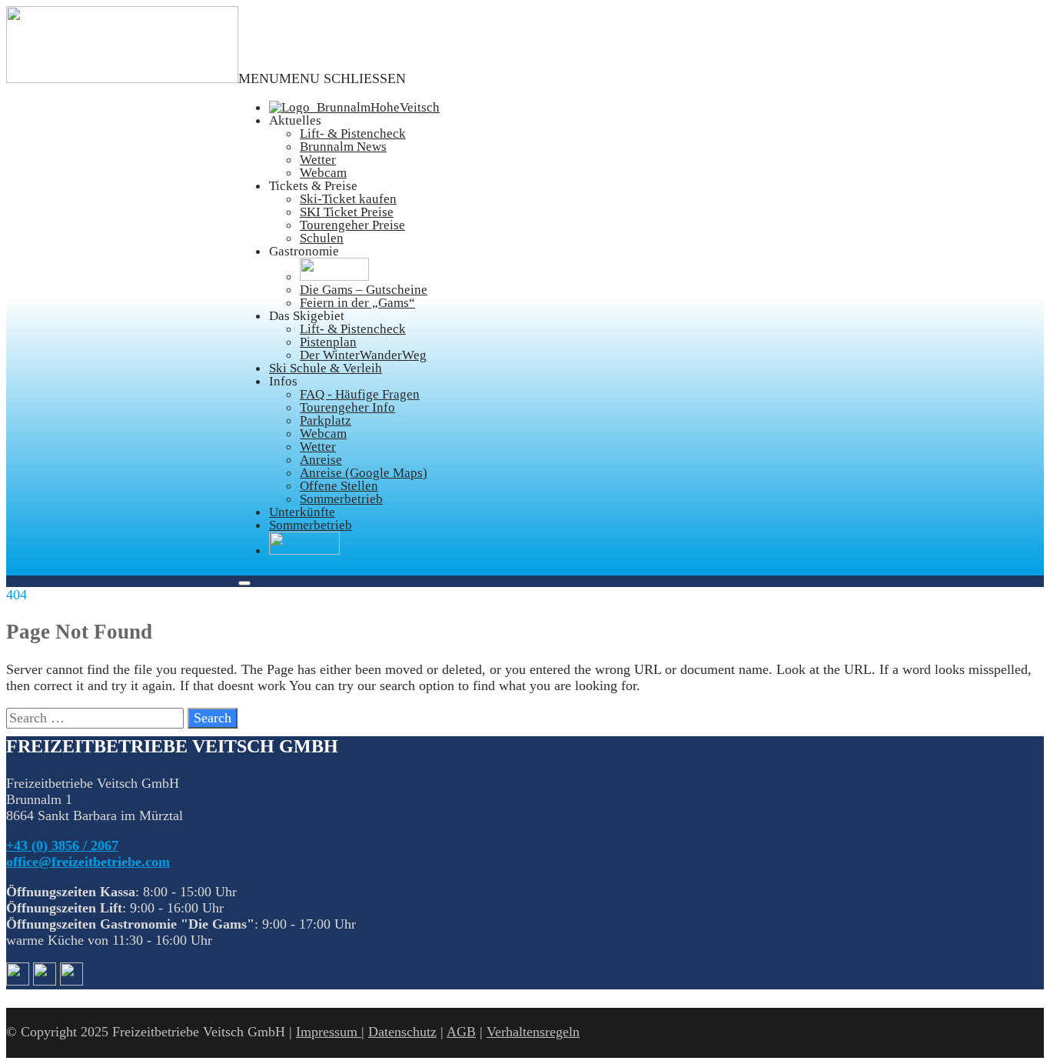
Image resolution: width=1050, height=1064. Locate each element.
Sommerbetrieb (341, 499)
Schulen (322, 238)
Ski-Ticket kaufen (348, 199)
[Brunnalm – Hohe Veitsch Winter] (122, 78)
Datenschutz (402, 1031)
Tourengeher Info (347, 407)
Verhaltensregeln (533, 1031)
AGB (461, 1031)
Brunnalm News (343, 146)
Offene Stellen (339, 486)
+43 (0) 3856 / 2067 (62, 845)
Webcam (323, 172)
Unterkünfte (302, 512)
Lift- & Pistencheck (353, 133)
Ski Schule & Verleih (325, 368)
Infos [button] (283, 381)
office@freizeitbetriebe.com (88, 861)
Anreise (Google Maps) (363, 472)
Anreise (321, 459)
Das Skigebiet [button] (306, 316)
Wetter (318, 159)
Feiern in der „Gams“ (357, 302)
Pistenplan (328, 342)
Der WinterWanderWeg (363, 355)
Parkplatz (325, 420)
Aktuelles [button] (295, 120)
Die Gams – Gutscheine (363, 289)
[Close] (244, 583)
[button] (322, 78)
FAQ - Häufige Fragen (360, 394)
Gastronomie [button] (304, 251)
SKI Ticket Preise (347, 212)
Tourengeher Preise (352, 225)
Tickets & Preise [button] (313, 185)
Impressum (328, 1031)
